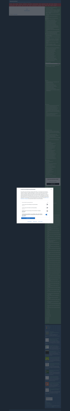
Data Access (35, 221)
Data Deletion (30, 221)
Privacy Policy (40, 221)
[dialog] (35, 205)
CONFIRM (28, 218)
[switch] (47, 204)
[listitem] (35, 202)
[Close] (51, 189)
